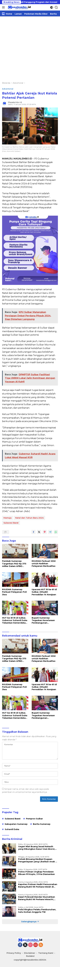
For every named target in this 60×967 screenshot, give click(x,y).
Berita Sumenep (41, 824)
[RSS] (41, 945)
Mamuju (7, 518)
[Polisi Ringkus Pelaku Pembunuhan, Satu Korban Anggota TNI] (9, 911)
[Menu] (4, 7)
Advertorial (7, 89)
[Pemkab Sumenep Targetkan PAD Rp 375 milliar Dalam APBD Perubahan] (15, 551)
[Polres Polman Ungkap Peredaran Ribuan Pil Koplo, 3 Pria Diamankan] (9, 874)
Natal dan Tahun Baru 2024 (29, 518)
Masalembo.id (15, 102)
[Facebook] (20, 945)
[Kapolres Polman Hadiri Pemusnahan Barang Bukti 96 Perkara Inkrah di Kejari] (9, 886)
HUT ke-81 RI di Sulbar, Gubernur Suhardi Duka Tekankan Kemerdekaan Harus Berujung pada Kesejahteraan (15, 620)
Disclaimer (29, 953)
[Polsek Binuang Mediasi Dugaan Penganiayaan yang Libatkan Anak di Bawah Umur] (9, 861)
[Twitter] (25, 945)
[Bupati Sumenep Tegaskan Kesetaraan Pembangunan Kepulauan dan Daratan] (45, 608)
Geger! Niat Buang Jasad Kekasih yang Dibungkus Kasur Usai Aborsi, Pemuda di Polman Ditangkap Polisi (37, 847)
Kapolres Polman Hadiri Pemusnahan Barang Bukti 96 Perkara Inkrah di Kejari (37, 885)
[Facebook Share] (33, 532)
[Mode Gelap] (51, 7)
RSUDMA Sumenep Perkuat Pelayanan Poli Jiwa (14, 592)
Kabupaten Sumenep (16, 824)
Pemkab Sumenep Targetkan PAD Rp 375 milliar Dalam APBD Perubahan (14, 563)
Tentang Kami (45, 953)
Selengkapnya (29, 921)
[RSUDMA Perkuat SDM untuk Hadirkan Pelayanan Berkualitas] (45, 551)
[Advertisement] (30, 47)
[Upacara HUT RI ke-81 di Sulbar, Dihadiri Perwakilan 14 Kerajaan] (45, 579)
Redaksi (30, 956)
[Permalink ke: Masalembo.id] (4, 103)
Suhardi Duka (12, 829)
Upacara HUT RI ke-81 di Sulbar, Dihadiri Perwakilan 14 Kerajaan (44, 592)
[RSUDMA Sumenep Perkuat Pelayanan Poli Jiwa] (15, 579)
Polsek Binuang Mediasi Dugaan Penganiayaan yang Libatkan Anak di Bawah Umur (37, 860)
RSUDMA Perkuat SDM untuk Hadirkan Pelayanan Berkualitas (44, 563)
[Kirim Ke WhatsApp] (56, 532)
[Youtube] (35, 945)
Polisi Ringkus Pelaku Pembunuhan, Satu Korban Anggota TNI (37, 910)
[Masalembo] (19, 7)
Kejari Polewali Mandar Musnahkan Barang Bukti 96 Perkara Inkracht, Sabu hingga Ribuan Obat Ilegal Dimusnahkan (36, 898)
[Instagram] (30, 945)
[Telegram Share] (50, 532)
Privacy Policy (14, 953)
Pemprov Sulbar (34, 818)
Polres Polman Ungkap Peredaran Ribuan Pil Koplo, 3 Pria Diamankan (36, 872)
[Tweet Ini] (39, 532)
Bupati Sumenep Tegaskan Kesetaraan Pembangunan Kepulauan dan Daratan (44, 620)
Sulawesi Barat (11, 523)
